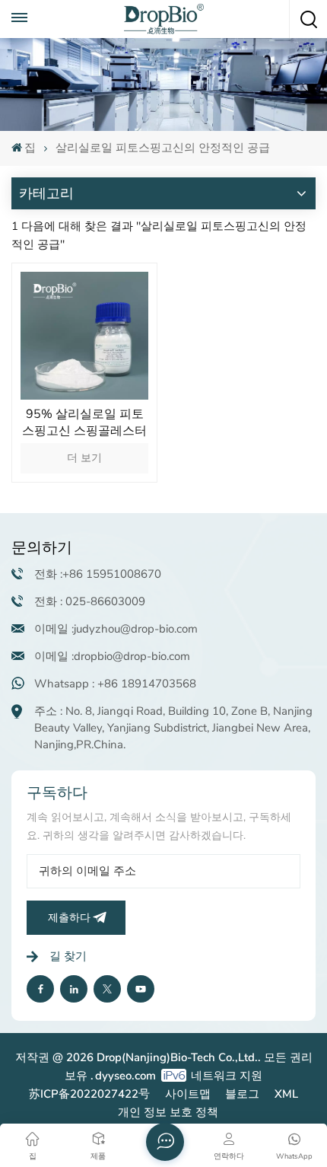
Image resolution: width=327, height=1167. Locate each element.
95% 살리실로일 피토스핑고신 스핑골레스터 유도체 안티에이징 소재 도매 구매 (84, 422)
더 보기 (84, 458)
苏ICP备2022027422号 (89, 1094)
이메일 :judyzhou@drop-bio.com (116, 628)
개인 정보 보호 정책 (168, 1112)
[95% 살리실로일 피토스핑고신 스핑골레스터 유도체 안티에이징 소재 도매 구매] (84, 336)
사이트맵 (188, 1094)
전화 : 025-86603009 (89, 601)
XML (286, 1094)
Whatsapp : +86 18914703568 (115, 683)
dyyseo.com (125, 1075)
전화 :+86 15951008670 (97, 574)
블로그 (242, 1094)
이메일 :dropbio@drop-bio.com (112, 656)
